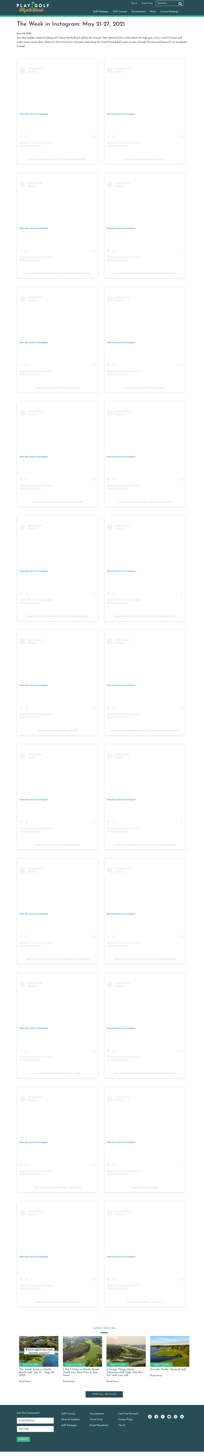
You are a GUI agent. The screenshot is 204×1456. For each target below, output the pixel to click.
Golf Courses (120, 11)
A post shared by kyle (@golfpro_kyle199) (57, 730)
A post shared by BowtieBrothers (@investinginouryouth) (144, 502)
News (153, 11)
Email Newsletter (99, 1425)
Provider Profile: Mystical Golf (168, 1369)
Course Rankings (169, 11)
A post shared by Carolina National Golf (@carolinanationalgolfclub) (57, 959)
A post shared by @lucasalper (145, 1187)
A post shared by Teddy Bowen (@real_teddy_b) (57, 1302)
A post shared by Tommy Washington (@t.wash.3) (57, 1187)
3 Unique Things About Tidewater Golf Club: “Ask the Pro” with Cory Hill (124, 1372)
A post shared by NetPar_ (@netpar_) (145, 1302)
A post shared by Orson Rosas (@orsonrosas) (57, 387)
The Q (134, 3)
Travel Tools (147, 3)
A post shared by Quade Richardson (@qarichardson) (57, 502)
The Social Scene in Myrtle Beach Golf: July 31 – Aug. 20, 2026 (37, 1372)
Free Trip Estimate (128, 1414)
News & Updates (70, 1419)
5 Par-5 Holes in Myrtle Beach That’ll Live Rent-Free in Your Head (81, 1372)
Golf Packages (100, 11)
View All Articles (104, 1394)
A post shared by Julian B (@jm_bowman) (145, 159)
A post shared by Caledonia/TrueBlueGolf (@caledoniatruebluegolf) (57, 273)
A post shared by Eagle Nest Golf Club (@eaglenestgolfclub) (57, 159)
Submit (23, 1439)
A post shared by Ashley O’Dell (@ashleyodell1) (57, 845)
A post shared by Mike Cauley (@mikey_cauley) (57, 1073)
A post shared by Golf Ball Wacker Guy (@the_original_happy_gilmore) (144, 730)
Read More (25, 1381)
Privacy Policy (125, 1419)
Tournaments (138, 11)
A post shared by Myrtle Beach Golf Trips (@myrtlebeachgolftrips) (145, 273)
